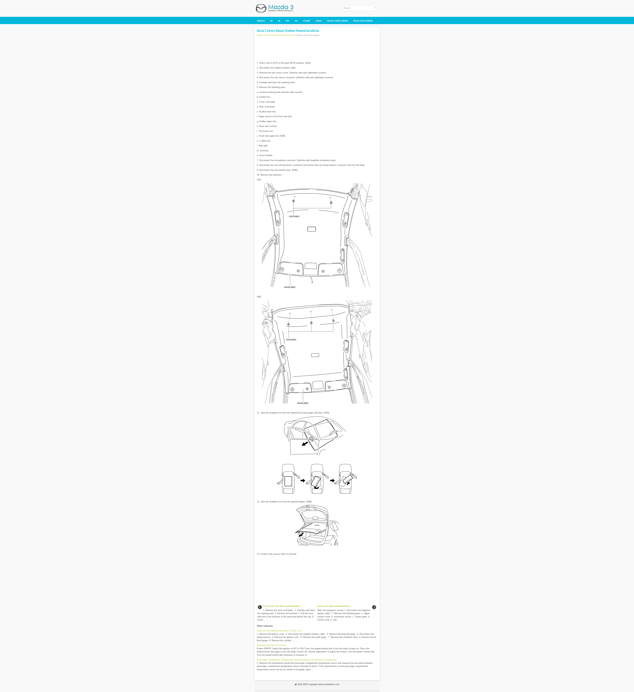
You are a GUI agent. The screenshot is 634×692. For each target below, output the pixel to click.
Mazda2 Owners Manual (337, 20)
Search (319, 20)
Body (280, 35)
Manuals (261, 20)
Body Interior (289, 35)
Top (296, 20)
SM (279, 20)
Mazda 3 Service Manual (267, 35)
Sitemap (306, 20)
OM (271, 20)
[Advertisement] (317, 50)
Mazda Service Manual (363, 20)
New (287, 20)
